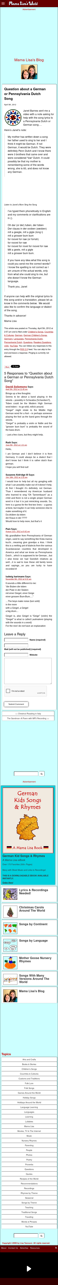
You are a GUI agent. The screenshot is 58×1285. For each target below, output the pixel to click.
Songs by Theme (29, 1202)
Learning (29, 1116)
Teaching (29, 1207)
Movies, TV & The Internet (29, 1131)
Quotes (29, 1174)
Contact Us (13, 1248)
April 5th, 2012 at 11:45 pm (17, 389)
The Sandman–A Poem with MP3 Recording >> (28, 718)
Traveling (29, 1217)
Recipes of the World (29, 1178)
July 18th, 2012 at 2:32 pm (16, 477)
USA (6, 345)
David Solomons (16, 386)
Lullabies (29, 1121)
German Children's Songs (35, 335)
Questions (27, 342)
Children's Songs (35, 331)
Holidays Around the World (29, 1102)
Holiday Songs (29, 1097)
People (29, 1150)
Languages (19, 338)
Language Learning (29, 1107)
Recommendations (29, 1183)
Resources (35, 1248)
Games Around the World (29, 1092)
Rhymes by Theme (29, 1193)
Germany (8, 338)
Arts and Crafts (29, 1059)
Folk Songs (29, 1088)
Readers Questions (42, 342)
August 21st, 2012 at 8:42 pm (18, 531)
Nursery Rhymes (29, 1140)
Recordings (29, 1188)
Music (29, 1135)
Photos (29, 1154)
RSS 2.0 (24, 349)
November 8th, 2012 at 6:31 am (18, 579)
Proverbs (29, 1164)
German (18, 335)
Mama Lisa (29, 1126)
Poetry (29, 1159)
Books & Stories (29, 1064)
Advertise (24, 1248)
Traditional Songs (29, 1212)
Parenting (29, 1145)
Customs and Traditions (29, 1078)
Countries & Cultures (29, 1073)
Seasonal (29, 1197)
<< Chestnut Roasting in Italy (28, 713)
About (3, 1248)
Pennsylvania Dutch (34, 338)
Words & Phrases (29, 1221)
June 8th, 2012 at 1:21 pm (16, 445)
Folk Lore (29, 1083)
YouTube (14, 345)
